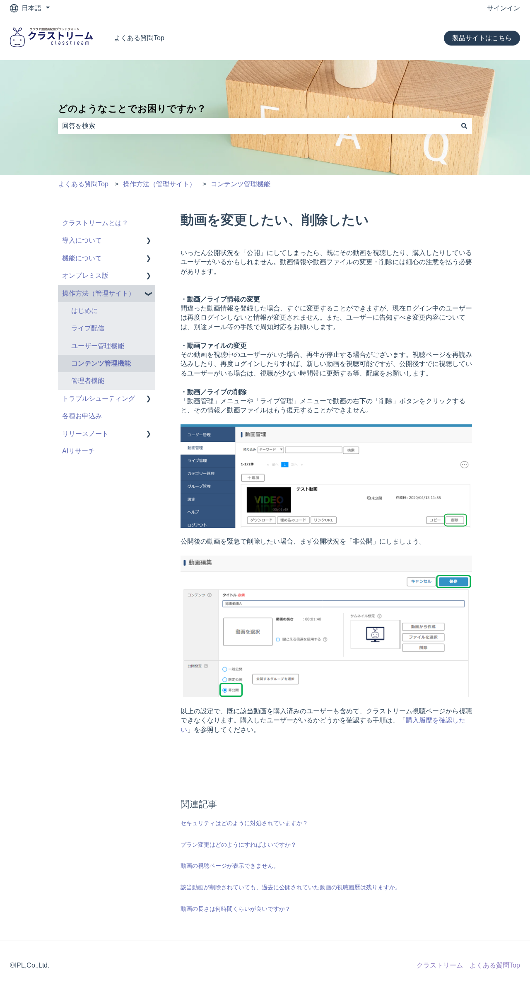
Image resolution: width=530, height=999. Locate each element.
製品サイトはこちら (482, 37)
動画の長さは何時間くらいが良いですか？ (236, 908)
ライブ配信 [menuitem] (87, 328)
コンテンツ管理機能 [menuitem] (101, 363)
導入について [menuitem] (82, 240)
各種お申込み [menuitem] (82, 415)
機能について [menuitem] (82, 258)
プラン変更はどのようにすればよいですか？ (238, 844)
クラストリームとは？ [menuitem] (95, 222)
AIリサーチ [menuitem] (78, 451)
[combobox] (257, 126)
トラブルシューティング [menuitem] (98, 398)
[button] (148, 241)
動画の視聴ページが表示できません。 (230, 865)
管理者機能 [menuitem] (87, 380)
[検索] (464, 126)
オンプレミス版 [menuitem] (85, 275)
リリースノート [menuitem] (85, 433)
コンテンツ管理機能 (240, 184)
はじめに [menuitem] (84, 310)
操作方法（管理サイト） (159, 184)
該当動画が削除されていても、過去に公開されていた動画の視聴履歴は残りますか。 (291, 887)
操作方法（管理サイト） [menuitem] (98, 293)
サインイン (503, 8)
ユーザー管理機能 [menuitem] (97, 345)
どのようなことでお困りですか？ (132, 108)
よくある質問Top (139, 37)
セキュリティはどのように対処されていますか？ (244, 823)
